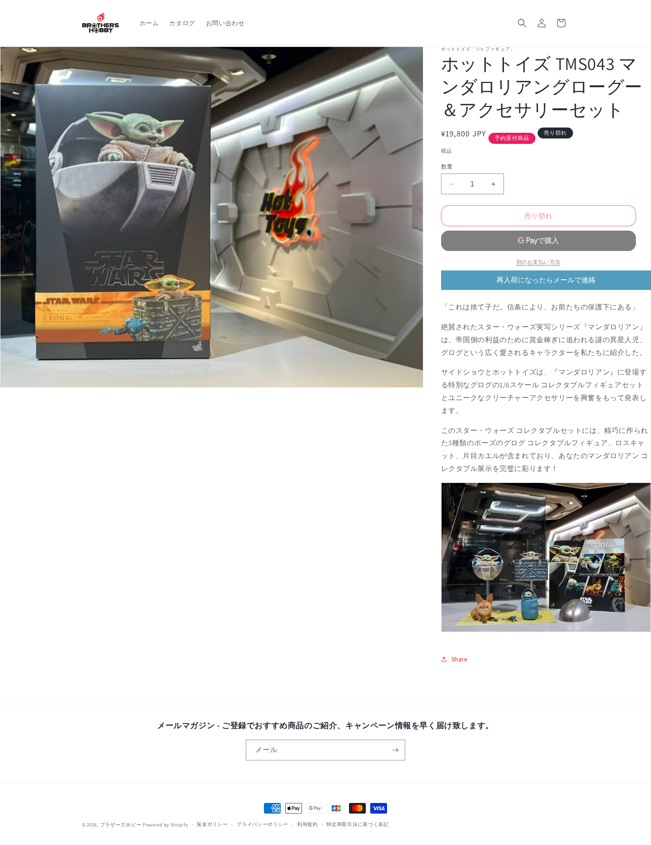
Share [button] (459, 659)
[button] (522, 23)
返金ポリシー (212, 824)
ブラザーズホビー (121, 825)
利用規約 (307, 824)
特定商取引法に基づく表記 (357, 824)
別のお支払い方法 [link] (538, 262)
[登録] (395, 750)
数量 (447, 166)
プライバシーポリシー (262, 824)
